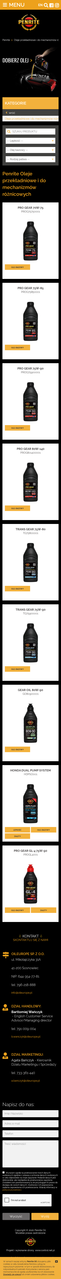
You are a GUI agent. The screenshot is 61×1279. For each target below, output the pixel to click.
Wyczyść (16, 1216)
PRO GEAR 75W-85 (31, 288)
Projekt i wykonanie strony (20, 1250)
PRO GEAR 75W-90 (30, 368)
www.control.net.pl (45, 1250)
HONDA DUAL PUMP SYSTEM (30, 770)
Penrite (6, 40)
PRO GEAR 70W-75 (30, 207)
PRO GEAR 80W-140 (30, 449)
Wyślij (45, 1216)
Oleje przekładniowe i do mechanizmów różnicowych (32, 118)
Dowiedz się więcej (12, 1274)
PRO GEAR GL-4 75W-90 (30, 850)
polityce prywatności (11, 1190)
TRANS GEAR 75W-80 (31, 529)
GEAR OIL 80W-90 (30, 690)
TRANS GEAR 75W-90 (31, 609)
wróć (12, 112)
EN (40, 5)
